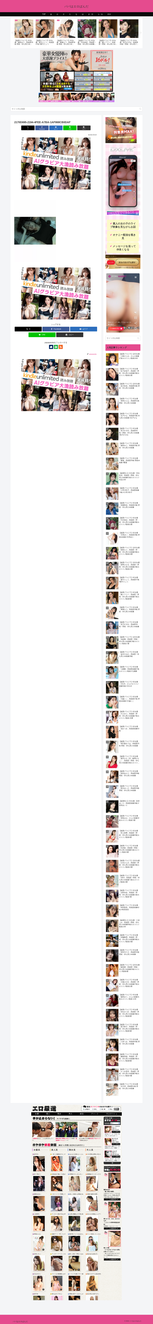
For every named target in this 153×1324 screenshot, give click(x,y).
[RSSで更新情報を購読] (61, 347)
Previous (12, 33)
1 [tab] (73, 50)
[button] (140, 109)
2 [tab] (76, 50)
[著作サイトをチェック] (51, 347)
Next (141, 33)
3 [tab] (80, 50)
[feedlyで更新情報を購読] (56, 347)
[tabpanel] (24, 32)
